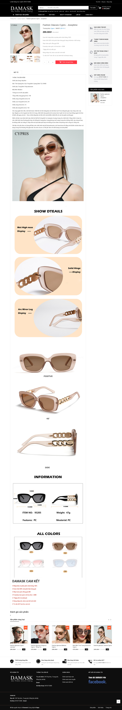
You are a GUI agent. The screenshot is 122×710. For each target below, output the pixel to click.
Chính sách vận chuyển (68, 679)
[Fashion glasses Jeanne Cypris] (103, 634)
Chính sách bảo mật (68, 676)
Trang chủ (41, 14)
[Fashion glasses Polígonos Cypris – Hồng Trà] (40, 634)
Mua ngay (16, 652)
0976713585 (27, 2)
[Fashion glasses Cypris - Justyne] (19, 634)
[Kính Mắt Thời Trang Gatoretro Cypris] (82, 634)
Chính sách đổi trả (67, 682)
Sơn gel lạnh (51, 11)
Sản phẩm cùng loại (17, 619)
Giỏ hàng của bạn (106, 6)
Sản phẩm (52, 14)
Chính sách (89, 14)
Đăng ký (103, 2)
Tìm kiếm (93, 8)
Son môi (56, 11)
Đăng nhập (109, 2)
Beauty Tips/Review (66, 14)
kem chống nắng (81, 11)
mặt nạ (67, 11)
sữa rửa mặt (73, 11)
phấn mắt (61, 11)
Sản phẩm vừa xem (97, 90)
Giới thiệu (100, 707)
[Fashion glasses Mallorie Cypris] (61, 634)
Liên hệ (78, 14)
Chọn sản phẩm (58, 652)
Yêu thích (98, 2)
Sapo (37, 707)
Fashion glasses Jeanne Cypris (103, 645)
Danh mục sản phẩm (22, 15)
